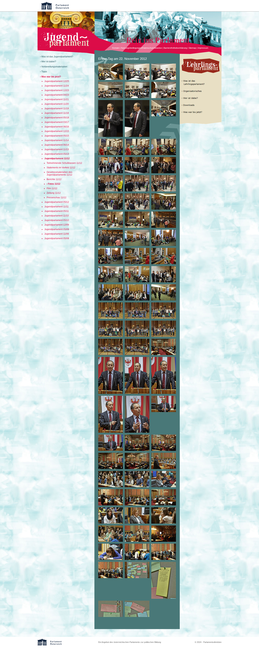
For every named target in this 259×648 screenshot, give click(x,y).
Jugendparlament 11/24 (56, 85)
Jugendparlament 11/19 (56, 108)
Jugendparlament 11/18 (56, 113)
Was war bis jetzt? (51, 76)
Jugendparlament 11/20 (56, 104)
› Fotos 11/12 (53, 184)
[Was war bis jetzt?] (199, 112)
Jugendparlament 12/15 (56, 131)
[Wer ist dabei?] (199, 98)
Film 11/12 (52, 188)
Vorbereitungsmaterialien (54, 66)
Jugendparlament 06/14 (56, 145)
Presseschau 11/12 (56, 197)
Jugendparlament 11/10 (56, 215)
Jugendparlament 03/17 (56, 122)
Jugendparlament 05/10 (56, 220)
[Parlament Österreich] (133, 5)
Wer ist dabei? (48, 61)
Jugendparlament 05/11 (56, 211)
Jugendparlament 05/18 (56, 117)
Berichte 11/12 (54, 179)
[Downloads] (199, 105)
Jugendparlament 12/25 (56, 81)
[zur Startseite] (66, 46)
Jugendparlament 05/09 (56, 229)
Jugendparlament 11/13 (56, 149)
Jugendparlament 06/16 (56, 126)
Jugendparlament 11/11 (56, 206)
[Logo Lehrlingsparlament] (201, 66)
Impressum (203, 48)
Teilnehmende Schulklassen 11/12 (64, 163)
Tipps (44, 71)
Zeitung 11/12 (54, 193)
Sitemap (192, 48)
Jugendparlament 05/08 (56, 238)
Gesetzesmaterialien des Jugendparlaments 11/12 (59, 173)
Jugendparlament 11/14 (56, 140)
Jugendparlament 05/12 (56, 202)
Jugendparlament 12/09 (56, 224)
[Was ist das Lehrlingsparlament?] (199, 82)
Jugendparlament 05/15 (56, 135)
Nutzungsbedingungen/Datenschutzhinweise (141, 48)
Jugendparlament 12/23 (56, 90)
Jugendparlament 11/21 (56, 99)
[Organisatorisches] (199, 91)
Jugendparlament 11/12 (57, 158)
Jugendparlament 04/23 (56, 95)
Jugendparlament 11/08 (56, 234)
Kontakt (115, 48)
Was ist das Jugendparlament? (57, 56)
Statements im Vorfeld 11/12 (61, 167)
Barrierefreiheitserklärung (175, 48)
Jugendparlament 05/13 (56, 154)
